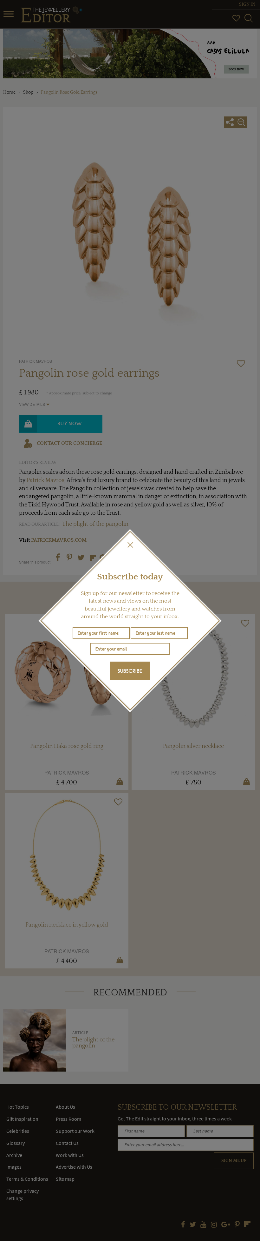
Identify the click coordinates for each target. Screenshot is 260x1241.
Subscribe (130, 671)
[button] (130, 545)
